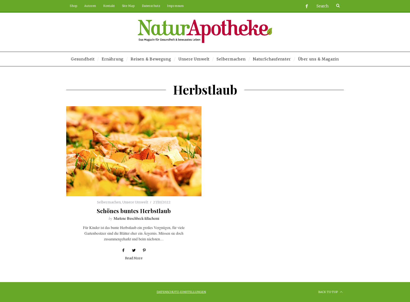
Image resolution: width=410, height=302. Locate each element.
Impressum (175, 6)
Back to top (328, 292)
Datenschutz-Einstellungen (181, 292)
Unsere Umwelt (135, 202)
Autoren (90, 6)
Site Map (128, 6)
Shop (73, 6)
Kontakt (109, 6)
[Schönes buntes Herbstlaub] (133, 151)
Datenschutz (151, 6)
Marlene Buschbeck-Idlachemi (136, 218)
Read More (134, 258)
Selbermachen (109, 202)
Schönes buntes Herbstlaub (134, 211)
